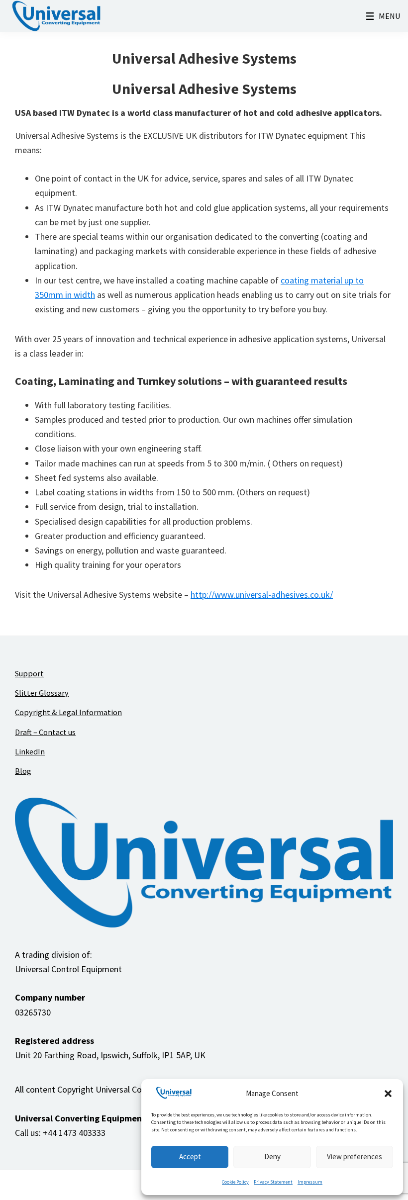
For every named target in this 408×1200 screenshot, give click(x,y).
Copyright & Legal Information (68, 712)
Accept (190, 1156)
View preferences (354, 1156)
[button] (388, 1094)
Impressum (310, 1182)
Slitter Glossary (42, 693)
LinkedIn (30, 751)
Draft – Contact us (45, 732)
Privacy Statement (273, 1182)
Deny (272, 1156)
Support (29, 673)
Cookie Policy (235, 1182)
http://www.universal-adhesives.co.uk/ (262, 594)
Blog (23, 771)
